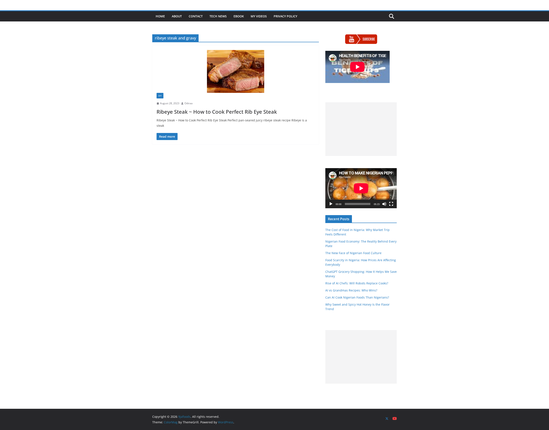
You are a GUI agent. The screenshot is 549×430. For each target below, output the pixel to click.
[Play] (331, 204)
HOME (160, 16)
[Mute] (384, 204)
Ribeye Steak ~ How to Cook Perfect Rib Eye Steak (217, 111)
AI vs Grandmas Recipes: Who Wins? (351, 290)
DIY (160, 95)
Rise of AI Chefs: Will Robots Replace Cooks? (356, 283)
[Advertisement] (361, 129)
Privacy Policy (285, 16)
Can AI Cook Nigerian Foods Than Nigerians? (357, 297)
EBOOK (239, 16)
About (177, 16)
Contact (196, 16)
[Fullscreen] (391, 204)
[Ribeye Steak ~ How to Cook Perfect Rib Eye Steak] (236, 71)
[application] (361, 188)
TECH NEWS (218, 16)
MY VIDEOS (259, 16)
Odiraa (188, 103)
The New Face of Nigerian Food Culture (353, 253)
